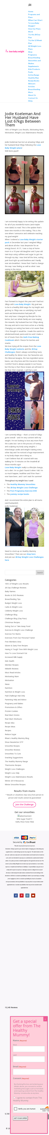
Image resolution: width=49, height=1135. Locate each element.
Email (19, 1066)
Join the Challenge (24, 804)
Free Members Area (13, 641)
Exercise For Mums (13, 634)
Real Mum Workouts (13, 719)
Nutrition (8, 688)
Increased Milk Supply (13, 657)
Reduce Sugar (10, 734)
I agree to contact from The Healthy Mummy (27, 1099)
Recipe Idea (9, 723)
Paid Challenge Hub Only (15, 696)
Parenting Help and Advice (15, 699)
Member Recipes (12, 665)
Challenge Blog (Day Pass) (16, 618)
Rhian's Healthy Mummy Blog (17, 738)
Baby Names (10, 591)
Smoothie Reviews (12, 750)
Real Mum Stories (12, 715)
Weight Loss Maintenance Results (29, 132)
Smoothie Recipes (12, 746)
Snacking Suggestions (14, 757)
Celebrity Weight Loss (14, 611)
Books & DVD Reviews (14, 595)
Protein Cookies (11, 711)
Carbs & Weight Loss (13, 607)
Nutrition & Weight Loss (15, 692)
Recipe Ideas (10, 726)
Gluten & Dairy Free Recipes (16, 645)
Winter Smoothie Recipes (15, 784)
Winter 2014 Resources (14, 781)
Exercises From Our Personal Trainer (20, 638)
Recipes (8, 730)
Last (15, 1055)
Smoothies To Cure (13, 753)
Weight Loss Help (12, 773)
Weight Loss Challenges (15, 769)
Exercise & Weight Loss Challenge (19, 630)
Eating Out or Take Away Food (17, 626)
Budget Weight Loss (13, 603)
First (15, 1044)
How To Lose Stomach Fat (16, 653)
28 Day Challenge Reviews (15, 587)
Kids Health (9, 661)
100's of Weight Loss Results (17, 129)
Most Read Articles (12, 672)
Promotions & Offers (13, 707)
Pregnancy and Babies (14, 703)
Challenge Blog (11, 614)
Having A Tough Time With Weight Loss (21, 649)
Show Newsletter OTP (14, 742)
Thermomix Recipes (13, 765)
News (7, 684)
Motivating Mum (37, 129)
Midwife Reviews (11, 668)
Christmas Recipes (12, 622)
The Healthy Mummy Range (16, 761)
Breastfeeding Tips (12, 599)
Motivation (9, 132)
